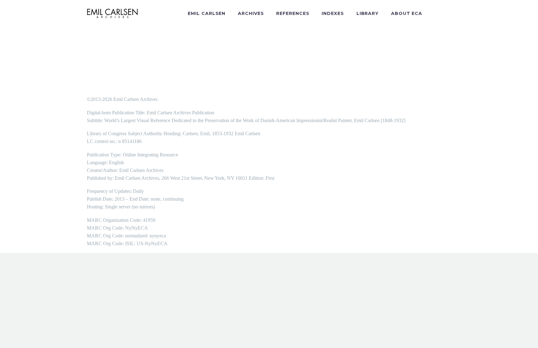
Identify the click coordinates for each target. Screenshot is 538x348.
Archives (251, 13)
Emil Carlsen (206, 13)
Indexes (333, 13)
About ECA (406, 13)
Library (367, 13)
